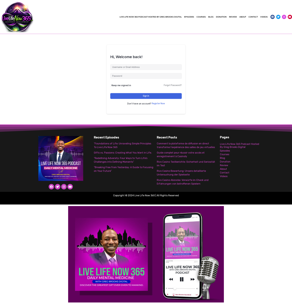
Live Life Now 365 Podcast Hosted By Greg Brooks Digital (151, 17)
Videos (264, 17)
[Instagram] (284, 17)
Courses (201, 17)
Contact (253, 17)
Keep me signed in (121, 85)
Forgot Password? (173, 85)
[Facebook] (272, 17)
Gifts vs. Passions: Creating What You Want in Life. (123, 152)
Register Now (158, 103)
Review (233, 17)
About (242, 17)
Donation (221, 17)
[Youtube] (290, 17)
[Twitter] (278, 17)
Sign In (146, 96)
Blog (211, 17)
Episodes (189, 17)
